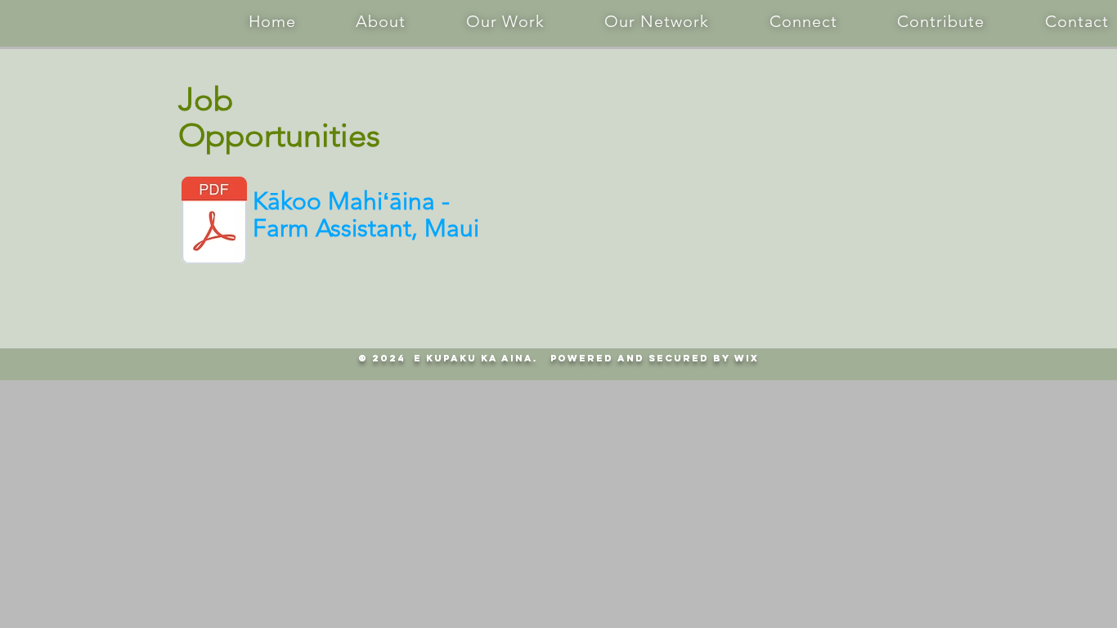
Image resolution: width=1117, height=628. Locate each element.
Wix (746, 358)
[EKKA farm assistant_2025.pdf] (214, 222)
